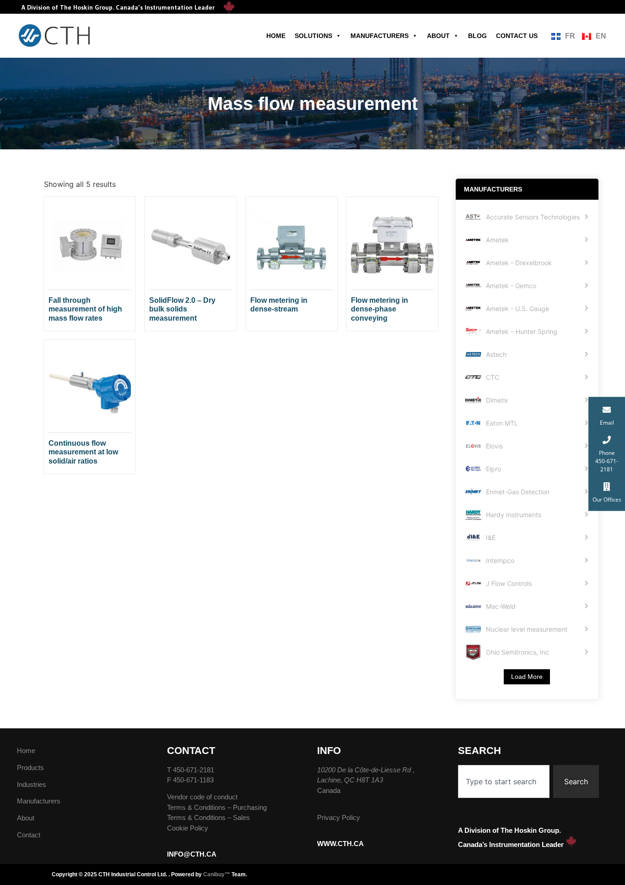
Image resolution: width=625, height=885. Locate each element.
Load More (527, 676)
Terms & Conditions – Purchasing (217, 807)
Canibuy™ (216, 874)
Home (276, 35)
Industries (31, 784)
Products (30, 767)
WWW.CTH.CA (340, 843)
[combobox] (504, 781)
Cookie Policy (187, 828)
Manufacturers (379, 35)
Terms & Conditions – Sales (208, 817)
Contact (28, 835)
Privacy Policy (338, 817)
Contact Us (517, 35)
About (438, 35)
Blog (477, 35)
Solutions (313, 35)
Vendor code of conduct (202, 797)
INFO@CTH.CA (191, 854)
